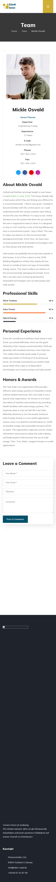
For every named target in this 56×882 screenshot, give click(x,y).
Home (14, 31)
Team (24, 31)
